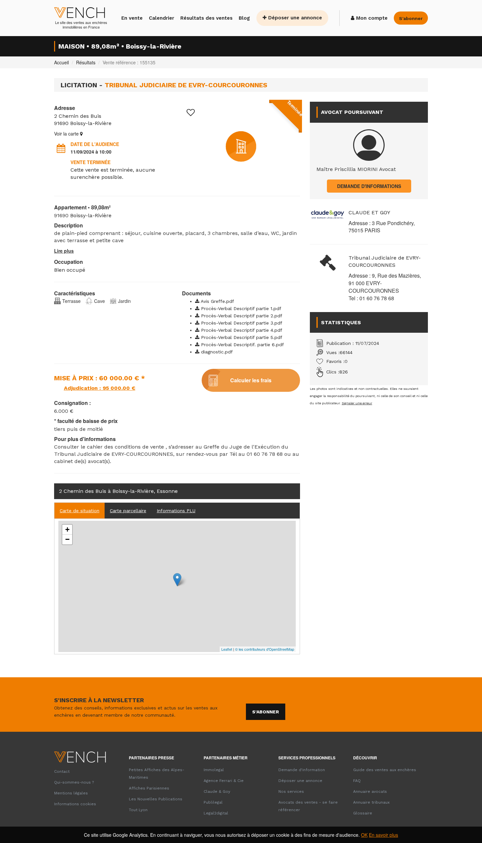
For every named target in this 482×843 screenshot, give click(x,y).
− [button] (67, 539)
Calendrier (161, 18)
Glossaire (362, 813)
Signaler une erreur (357, 403)
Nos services (291, 791)
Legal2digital (216, 813)
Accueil (61, 62)
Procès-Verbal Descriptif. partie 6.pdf (241, 344)
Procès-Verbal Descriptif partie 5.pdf (240, 337)
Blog (244, 18)
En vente (132, 18)
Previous (188, 146)
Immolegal (214, 770)
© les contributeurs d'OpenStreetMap (264, 649)
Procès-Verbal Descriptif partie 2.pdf (240, 315)
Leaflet (226, 649)
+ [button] (67, 529)
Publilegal (213, 802)
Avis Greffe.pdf (216, 301)
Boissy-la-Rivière (90, 123)
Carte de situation (79, 510)
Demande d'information (301, 770)
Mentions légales (71, 793)
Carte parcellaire (128, 510)
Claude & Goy (217, 791)
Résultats (85, 62)
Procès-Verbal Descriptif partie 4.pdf (240, 330)
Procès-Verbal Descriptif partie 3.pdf (240, 323)
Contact (62, 771)
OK (364, 835)
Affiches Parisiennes (149, 788)
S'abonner (265, 711)
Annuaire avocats (370, 791)
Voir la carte (67, 133)
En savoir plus (383, 835)
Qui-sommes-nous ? (74, 782)
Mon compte (371, 18)
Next (293, 146)
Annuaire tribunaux (371, 802)
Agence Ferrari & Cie (224, 780)
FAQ (357, 780)
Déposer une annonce (294, 18)
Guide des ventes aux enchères (384, 770)
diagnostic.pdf (216, 351)
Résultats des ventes (206, 18)
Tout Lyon (138, 810)
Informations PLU (176, 510)
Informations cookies (75, 804)
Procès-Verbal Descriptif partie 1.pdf (240, 308)
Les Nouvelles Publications (155, 799)
